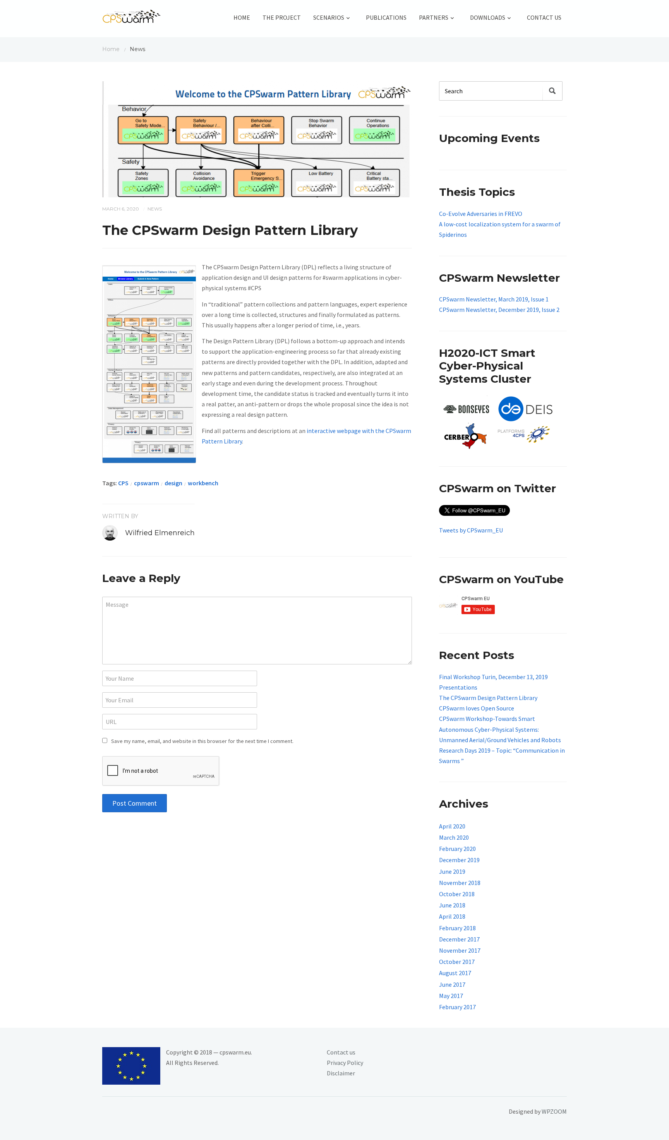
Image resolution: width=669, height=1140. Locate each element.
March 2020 (454, 837)
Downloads (487, 17)
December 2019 (459, 860)
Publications (386, 17)
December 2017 (459, 939)
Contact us (341, 1052)
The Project (281, 17)
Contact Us (544, 17)
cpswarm (146, 483)
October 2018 (457, 894)
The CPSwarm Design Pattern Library (488, 698)
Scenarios (328, 17)
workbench (203, 483)
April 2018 (452, 916)
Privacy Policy (345, 1062)
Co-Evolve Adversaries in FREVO (480, 213)
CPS (123, 483)
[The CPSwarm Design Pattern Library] (257, 138)
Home (241, 17)
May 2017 (451, 996)
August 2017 (455, 973)
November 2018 (459, 883)
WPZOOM (554, 1111)
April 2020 (452, 826)
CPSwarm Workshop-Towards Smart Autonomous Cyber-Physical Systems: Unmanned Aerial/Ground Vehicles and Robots (500, 729)
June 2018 (452, 905)
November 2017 (459, 950)
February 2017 (457, 1007)
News (155, 209)
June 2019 (452, 871)
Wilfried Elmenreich (160, 533)
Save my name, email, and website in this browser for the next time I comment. (202, 741)
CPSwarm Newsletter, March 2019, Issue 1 (494, 299)
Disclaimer (341, 1073)
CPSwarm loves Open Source (476, 708)
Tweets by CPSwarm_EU (471, 530)
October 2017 (457, 961)
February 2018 (457, 928)
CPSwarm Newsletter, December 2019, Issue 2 (499, 309)
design (173, 483)
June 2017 (452, 984)
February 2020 (457, 848)
